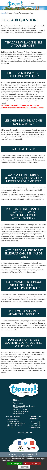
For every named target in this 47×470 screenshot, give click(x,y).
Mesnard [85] (35, 427)
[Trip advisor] (20, 448)
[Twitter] (26, 443)
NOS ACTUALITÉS (25, 433)
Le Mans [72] (35, 424)
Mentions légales (28, 454)
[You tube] (31, 448)
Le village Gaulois (13, 421)
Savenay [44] (35, 422)
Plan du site (12, 454)
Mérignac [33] (35, 425)
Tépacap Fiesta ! (12, 420)
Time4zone (11, 427)
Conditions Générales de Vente (21, 456)
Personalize (24, 467)
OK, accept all (15, 464)
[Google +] (32, 443)
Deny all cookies (33, 464)
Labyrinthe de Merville (14, 425)
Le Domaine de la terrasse (16, 423)
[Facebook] (19, 443)
